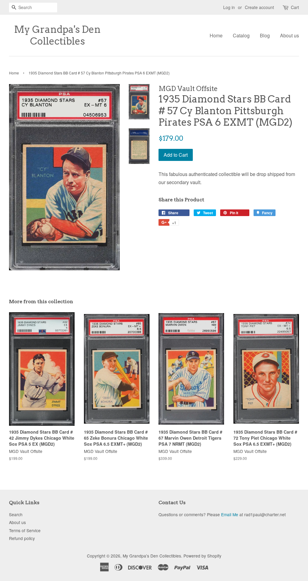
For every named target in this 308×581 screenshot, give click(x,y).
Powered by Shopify (202, 556)
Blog (265, 35)
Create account (259, 7)
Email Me (229, 514)
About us (289, 35)
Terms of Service (25, 530)
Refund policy (22, 538)
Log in (229, 7)
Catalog (241, 35)
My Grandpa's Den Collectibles (57, 35)
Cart (295, 7)
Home (216, 35)
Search (16, 514)
